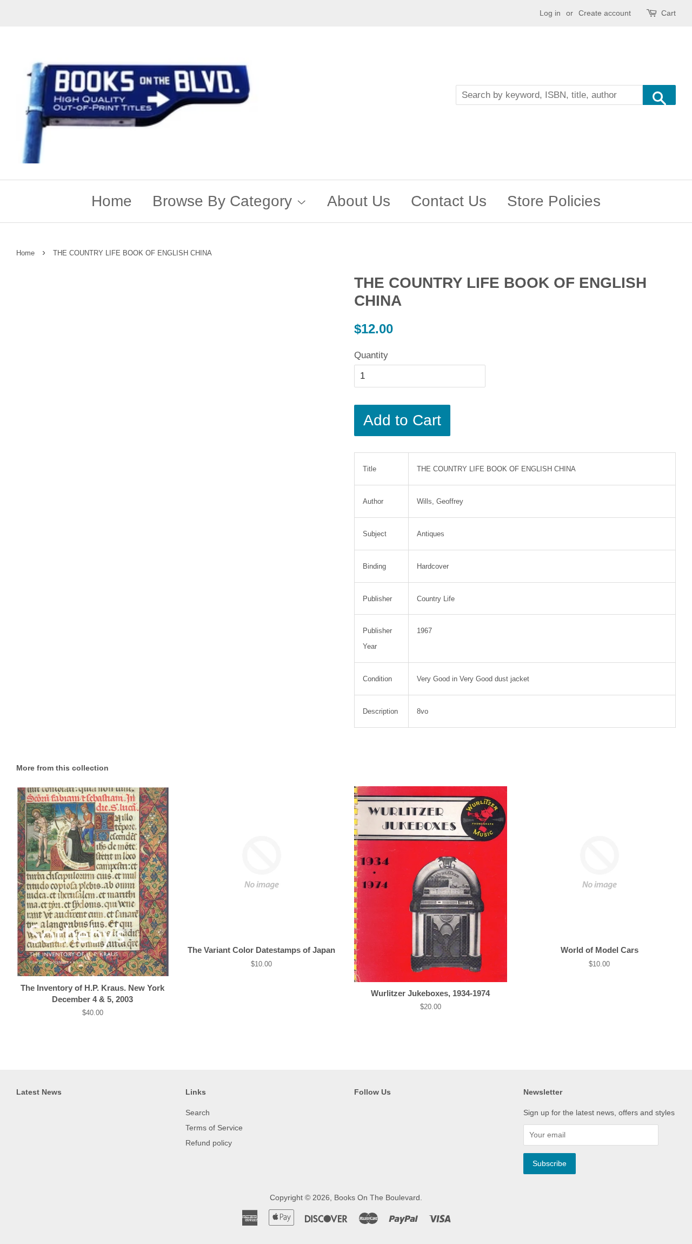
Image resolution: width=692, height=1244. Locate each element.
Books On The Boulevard (377, 1197)
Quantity (371, 355)
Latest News (39, 1092)
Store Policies (554, 201)
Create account (604, 13)
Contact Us (449, 201)
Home (111, 201)
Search (197, 1112)
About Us (358, 201)
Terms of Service (214, 1127)
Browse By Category (224, 201)
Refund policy (208, 1142)
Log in (550, 13)
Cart (668, 13)
